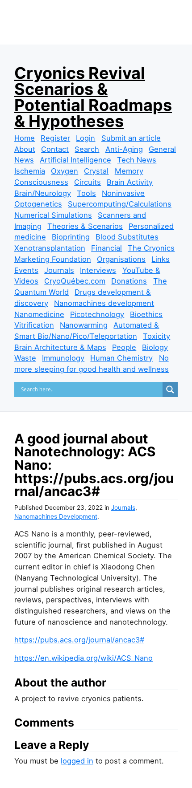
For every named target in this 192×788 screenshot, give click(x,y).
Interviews (98, 270)
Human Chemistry (121, 357)
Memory (129, 171)
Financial (106, 248)
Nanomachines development (104, 303)
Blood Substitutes (127, 236)
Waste (25, 357)
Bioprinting (71, 236)
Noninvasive (123, 193)
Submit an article (131, 138)
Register (55, 138)
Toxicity (156, 336)
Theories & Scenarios (85, 226)
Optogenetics (38, 203)
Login (85, 138)
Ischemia (29, 171)
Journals (59, 270)
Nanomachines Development (55, 516)
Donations (129, 280)
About (24, 149)
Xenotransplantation (49, 248)
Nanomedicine (39, 314)
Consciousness (41, 182)
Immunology (63, 357)
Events (26, 270)
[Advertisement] (103, 36)
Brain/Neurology (42, 193)
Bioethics (146, 314)
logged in (77, 760)
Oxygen (64, 171)
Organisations (121, 259)
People (124, 347)
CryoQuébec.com (74, 280)
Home (24, 138)
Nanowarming (84, 325)
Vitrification (34, 325)
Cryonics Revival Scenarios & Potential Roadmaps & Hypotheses (93, 97)
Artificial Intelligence (75, 159)
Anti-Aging (124, 149)
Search (87, 149)
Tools (86, 193)
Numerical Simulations (53, 215)
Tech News (136, 159)
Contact (55, 149)
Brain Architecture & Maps (60, 347)
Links (160, 259)
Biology (155, 347)
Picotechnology (97, 314)
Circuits (87, 182)
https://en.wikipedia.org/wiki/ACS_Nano (83, 658)
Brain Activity (130, 182)
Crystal (96, 171)
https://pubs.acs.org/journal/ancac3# (79, 639)
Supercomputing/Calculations (119, 203)
